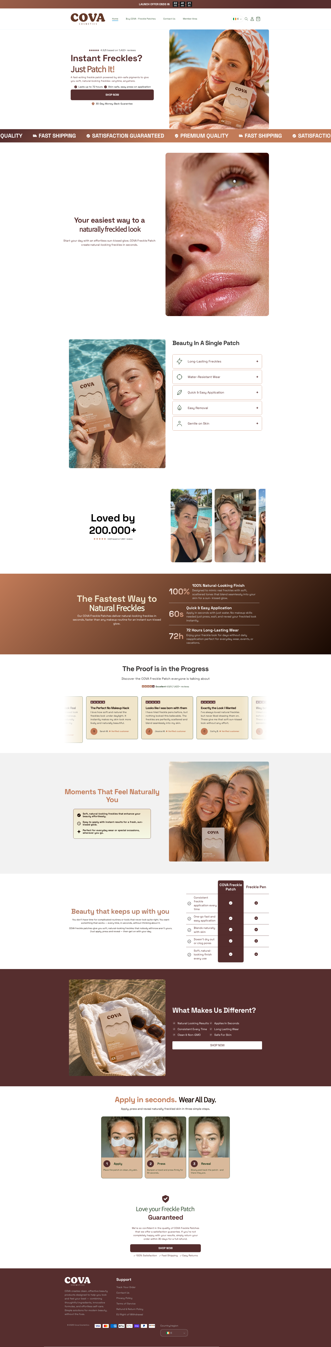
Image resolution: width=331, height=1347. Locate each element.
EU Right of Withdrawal (129, 1314)
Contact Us (122, 1292)
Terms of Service (126, 1303)
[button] (246, 19)
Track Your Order (126, 1287)
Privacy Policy (124, 1298)
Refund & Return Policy (129, 1309)
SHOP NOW (112, 95)
